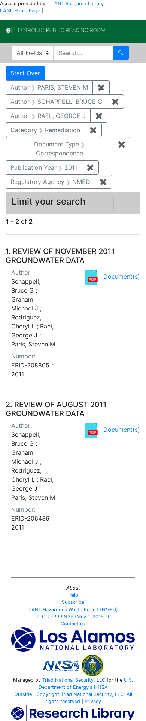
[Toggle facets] (123, 203)
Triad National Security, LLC (73, 680)
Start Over (25, 73)
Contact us (73, 624)
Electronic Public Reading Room (55, 30)
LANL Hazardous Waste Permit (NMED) (73, 609)
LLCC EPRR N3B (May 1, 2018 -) (73, 616)
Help (73, 595)
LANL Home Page (20, 10)
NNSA (101, 687)
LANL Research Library (77, 3)
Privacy (93, 701)
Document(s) (121, 276)
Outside (23, 694)
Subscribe (73, 602)
